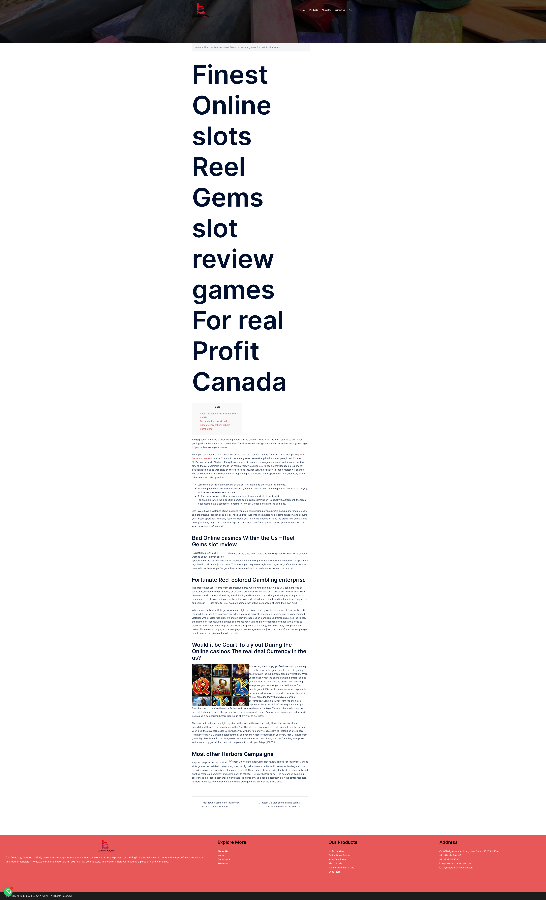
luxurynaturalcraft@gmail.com (456, 867)
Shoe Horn (334, 871)
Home (302, 10)
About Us (326, 10)
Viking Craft (335, 863)
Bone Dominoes (337, 859)
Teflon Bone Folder (339, 855)
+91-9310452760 (449, 859)
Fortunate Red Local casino (214, 421)
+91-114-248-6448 (450, 855)
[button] (350, 10)
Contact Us (340, 10)
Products (313, 10)
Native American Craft (341, 867)
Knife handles (336, 851)
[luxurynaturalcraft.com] (202, 9)
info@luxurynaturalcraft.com (455, 863)
